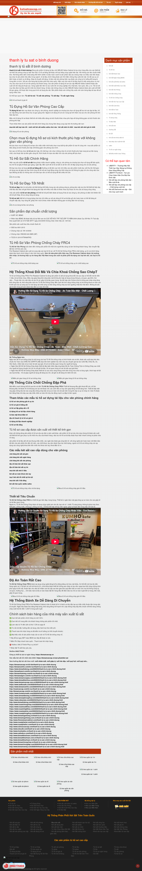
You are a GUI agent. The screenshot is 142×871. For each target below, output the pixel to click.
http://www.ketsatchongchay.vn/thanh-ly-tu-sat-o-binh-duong (32, 742)
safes (110, 145)
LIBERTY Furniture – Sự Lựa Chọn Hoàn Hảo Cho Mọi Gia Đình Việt (119, 175)
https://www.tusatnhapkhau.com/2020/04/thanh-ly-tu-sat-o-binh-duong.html (38, 709)
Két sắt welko (77, 825)
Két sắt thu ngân (15, 829)
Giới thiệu (68, 2)
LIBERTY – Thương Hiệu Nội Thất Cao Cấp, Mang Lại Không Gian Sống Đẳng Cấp (120, 167)
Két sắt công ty (36, 827)
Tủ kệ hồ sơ (118, 853)
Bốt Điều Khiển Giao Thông (117, 153)
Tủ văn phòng (119, 851)
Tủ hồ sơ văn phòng (79, 851)
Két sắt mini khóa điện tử (116, 137)
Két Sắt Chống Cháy (115, 94)
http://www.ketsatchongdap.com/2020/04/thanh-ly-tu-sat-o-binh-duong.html (38, 744)
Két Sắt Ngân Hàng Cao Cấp (40, 810)
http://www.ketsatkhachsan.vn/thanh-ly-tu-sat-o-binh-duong (32, 740)
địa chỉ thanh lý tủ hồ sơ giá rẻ (21, 418)
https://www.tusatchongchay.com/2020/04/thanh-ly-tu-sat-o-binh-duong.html (38, 704)
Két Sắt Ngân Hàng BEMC (117, 78)
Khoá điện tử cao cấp (121, 831)
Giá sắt (12, 849)
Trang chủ (58, 2)
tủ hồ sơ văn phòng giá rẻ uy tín (21, 401)
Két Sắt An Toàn (113, 110)
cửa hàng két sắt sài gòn (18, 454)
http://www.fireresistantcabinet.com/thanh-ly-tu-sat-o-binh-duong (34, 720)
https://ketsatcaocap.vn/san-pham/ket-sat (52, 658)
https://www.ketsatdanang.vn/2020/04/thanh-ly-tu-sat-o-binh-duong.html (37, 695)
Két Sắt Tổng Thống (115, 114)
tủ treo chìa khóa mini (21, 762)
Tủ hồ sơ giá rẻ (56, 851)
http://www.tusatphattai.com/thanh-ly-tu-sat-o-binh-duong (31, 722)
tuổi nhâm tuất (40, 661)
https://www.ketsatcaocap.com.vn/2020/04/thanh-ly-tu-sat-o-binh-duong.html (38, 682)
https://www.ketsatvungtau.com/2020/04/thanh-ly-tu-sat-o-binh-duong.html (37, 678)
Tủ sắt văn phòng (57, 847)
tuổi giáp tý (51, 661)
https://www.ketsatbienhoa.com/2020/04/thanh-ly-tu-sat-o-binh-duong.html (37, 680)
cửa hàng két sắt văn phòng (20, 460)
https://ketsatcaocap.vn (45, 654)
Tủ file (95, 849)
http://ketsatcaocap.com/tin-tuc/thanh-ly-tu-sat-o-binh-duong (32, 691)
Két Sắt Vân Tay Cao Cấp (116, 102)
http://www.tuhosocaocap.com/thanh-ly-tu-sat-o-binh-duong (32, 726)
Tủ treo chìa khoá (120, 847)
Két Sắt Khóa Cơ (78, 829)
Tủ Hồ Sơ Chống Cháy (116, 98)
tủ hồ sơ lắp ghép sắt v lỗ (19, 408)
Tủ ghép (54, 849)
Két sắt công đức (36, 829)
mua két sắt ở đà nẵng (17, 480)
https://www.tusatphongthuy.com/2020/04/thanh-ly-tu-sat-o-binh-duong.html (38, 713)
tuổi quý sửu (82, 661)
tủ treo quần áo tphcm (21, 786)
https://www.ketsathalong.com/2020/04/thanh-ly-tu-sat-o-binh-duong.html (37, 669)
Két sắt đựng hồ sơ (37, 831)
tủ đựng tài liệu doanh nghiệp (20, 421)
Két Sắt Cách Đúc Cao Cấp (18, 810)
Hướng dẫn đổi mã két (96, 2)
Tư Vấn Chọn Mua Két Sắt (60, 829)
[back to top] (138, 866)
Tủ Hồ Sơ (112, 70)
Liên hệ (128, 2)
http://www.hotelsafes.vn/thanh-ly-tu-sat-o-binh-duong (30, 731)
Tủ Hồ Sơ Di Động (57, 853)
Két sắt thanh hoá (120, 822)
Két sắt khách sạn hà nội (81, 822)
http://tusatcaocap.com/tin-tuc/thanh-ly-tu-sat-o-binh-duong (32, 689)
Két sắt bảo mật (57, 827)
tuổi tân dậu (61, 661)
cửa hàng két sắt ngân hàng (20, 457)
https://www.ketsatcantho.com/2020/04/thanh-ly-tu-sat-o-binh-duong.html (37, 687)
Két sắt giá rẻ (118, 825)
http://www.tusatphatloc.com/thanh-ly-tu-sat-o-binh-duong (31, 724)
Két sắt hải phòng (37, 822)
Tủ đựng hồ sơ (36, 851)
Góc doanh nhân (80, 2)
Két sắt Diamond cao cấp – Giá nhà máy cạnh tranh (120, 190)
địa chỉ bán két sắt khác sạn (20, 464)
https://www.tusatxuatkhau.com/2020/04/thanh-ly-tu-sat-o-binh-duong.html (37, 706)
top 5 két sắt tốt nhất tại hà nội (21, 477)
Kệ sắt (111, 133)
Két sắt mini (112, 125)
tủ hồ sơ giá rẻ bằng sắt (18, 405)
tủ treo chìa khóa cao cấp (66, 765)
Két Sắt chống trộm (79, 831)
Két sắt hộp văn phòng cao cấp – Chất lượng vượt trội (120, 185)
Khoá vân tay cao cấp (100, 831)
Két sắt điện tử (15, 825)
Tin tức (108, 2)
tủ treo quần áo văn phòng (67, 789)
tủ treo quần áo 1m (89, 762)
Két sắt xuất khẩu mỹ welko (117, 82)
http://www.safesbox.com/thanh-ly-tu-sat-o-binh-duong (30, 733)
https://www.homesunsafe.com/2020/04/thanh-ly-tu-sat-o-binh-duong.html (37, 693)
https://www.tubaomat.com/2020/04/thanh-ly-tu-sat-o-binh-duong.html (36, 700)
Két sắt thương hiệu (100, 827)
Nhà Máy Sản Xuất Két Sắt (117, 141)
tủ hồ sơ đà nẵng (16, 425)
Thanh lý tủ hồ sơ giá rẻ (18, 853)
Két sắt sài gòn (15, 822)
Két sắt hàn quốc (99, 825)
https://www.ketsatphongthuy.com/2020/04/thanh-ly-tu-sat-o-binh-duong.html (38, 698)
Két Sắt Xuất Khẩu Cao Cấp (117, 86)
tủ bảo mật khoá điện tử (18, 415)
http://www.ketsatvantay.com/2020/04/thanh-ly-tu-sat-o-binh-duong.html (36, 746)
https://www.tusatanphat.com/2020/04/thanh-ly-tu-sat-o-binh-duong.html (37, 711)
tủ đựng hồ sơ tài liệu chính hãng (22, 411)
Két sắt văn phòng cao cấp (19, 831)
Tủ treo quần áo (36, 849)
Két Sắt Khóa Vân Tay (101, 829)
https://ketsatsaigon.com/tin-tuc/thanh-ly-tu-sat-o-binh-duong (33, 675)
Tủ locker (75, 849)
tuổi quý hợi (71, 661)
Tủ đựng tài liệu (15, 851)
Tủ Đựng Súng (35, 803)
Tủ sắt (116, 849)
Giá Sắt (95, 853)
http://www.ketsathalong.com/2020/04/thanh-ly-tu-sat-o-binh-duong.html (37, 702)
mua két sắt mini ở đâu (18, 470)
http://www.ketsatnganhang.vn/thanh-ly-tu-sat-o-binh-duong (32, 715)
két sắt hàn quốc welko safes (20, 484)
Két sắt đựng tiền (57, 825)
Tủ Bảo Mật (112, 121)
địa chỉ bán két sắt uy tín (18, 467)
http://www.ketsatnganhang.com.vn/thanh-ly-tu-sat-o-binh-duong (34, 718)
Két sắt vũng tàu (99, 822)
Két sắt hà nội (35, 825)
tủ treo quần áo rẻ (43, 786)
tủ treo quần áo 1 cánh (89, 774)
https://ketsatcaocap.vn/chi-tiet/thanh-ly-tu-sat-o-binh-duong (32, 664)
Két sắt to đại (14, 827)
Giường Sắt (112, 129)
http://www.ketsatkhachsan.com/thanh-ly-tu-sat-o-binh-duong (33, 735)
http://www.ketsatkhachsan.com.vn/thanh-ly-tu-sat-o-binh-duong (34, 738)
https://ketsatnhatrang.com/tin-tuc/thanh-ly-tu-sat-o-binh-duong (33, 673)
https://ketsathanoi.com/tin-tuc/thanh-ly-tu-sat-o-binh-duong (32, 671)
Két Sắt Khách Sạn (114, 74)
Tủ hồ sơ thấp (35, 847)
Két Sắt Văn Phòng (114, 90)
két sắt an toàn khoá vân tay (20, 474)
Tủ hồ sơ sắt (97, 847)
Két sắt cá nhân (77, 827)
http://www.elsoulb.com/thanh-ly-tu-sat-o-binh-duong (29, 729)
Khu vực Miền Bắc (92, 803)
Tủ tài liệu (75, 847)
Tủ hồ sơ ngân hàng (115, 149)
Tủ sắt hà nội (30, 96)
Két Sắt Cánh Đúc (114, 106)
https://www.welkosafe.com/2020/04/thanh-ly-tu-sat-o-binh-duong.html (36, 684)
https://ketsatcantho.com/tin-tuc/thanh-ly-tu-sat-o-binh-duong (33, 667)
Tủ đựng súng (113, 118)
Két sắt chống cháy (121, 827)
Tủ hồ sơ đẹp (14, 847)
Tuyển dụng (118, 2)
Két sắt (111, 66)
